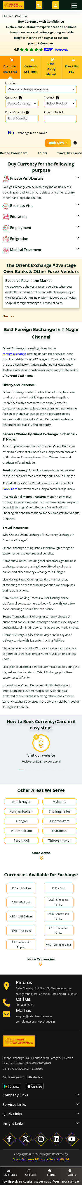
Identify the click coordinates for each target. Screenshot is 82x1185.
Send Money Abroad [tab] (51, 69)
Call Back (31, 1175)
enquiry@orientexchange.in (34, 1016)
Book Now (56, 143)
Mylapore (59, 802)
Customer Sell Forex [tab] (30, 69)
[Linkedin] (56, 1139)
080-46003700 (24, 1005)
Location (11, 83)
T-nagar (21, 821)
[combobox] (41, 89)
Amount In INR (53, 112)
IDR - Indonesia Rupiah (21, 944)
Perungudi (21, 840)
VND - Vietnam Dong (58, 945)
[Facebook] (10, 1139)
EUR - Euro (58, 888)
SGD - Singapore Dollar (59, 902)
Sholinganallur (59, 811)
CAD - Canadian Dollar (58, 930)
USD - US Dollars (21, 888)
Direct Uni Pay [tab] (71, 69)
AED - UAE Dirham (21, 916)
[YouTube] (72, 1139)
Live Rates (10, 1175)
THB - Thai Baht (21, 930)
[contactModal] (39, 5)
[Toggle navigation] (74, 5)
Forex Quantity (15, 112)
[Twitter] (25, 1139)
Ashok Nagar (21, 802)
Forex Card (10, 489)
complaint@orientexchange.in (35, 1021)
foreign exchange (14, 354)
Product (49, 97)
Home (51, 1175)
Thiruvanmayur (59, 840)
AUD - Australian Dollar (59, 916)
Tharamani (60, 831)
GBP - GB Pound (21, 902)
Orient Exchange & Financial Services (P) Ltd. (41, 1159)
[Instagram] (41, 1139)
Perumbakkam (21, 831)
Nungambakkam (21, 811)
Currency (11, 97)
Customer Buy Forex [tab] (10, 69)
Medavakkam (59, 821)
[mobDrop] (55, 5)
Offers (72, 1175)
